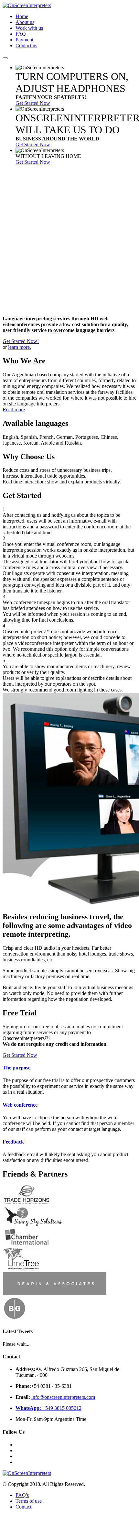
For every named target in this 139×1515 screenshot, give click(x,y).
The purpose (16, 1067)
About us (25, 22)
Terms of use (29, 1501)
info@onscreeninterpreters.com (63, 1397)
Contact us (26, 45)
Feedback (13, 1142)
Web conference (20, 1105)
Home (22, 16)
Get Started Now (33, 103)
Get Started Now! (21, 341)
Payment (24, 39)
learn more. (19, 347)
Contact (23, 1506)
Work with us (29, 28)
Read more (14, 409)
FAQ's (22, 1495)
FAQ (21, 34)
